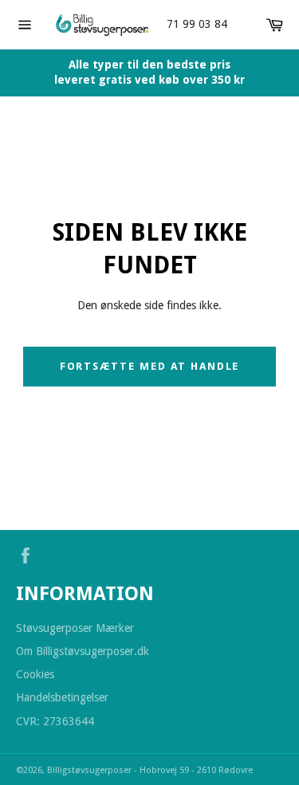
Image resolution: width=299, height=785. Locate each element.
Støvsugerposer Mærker (75, 628)
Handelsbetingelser (62, 697)
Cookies (35, 674)
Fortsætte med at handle (150, 366)
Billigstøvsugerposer (90, 770)
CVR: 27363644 (55, 721)
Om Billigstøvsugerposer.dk (82, 651)
